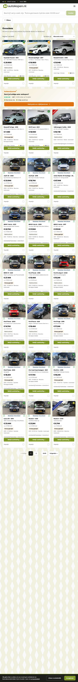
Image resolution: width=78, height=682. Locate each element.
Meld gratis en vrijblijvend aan (38, 104)
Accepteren (70, 678)
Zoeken (71, 13)
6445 (44, 453)
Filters (8, 20)
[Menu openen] (74, 6)
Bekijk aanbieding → (14, 79)
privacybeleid (35, 679)
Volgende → (53, 453)
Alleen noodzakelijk (54, 678)
